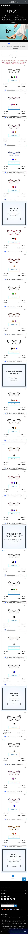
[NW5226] (14, 153)
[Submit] (15, 906)
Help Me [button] (3, 893)
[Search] (20, 5)
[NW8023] (14, 583)
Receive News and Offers (7, 903)
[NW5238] (14, 287)
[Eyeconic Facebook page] (2, 899)
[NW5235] (14, 126)
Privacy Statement (4, 914)
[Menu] (2, 5)
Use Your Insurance (11, 90)
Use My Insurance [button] (14, 218)
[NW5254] (14, 745)
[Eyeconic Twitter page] (5, 899)
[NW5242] (14, 98)
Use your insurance (6, 46)
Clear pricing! (13, 1)
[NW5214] (14, 800)
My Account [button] (4, 890)
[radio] (12, 77)
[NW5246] (14, 394)
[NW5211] (14, 232)
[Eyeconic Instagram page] (8, 899)
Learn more (15, 48)
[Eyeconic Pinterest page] (11, 899)
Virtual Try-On (14, 80)
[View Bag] (26, 5)
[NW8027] (14, 556)
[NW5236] (14, 260)
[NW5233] (14, 71)
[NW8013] (14, 422)
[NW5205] (14, 342)
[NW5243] (14, 315)
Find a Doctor (14, 866)
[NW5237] (14, 477)
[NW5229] (14, 181)
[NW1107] (14, 638)
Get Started (14, 703)
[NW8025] (14, 504)
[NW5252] (14, 449)
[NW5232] (14, 827)
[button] (23, 5)
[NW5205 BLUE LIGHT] (14, 717)
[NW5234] (14, 772)
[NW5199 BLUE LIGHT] (14, 666)
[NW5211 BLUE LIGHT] (14, 611)
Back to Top (24, 879)
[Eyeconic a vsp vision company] (10, 6)
